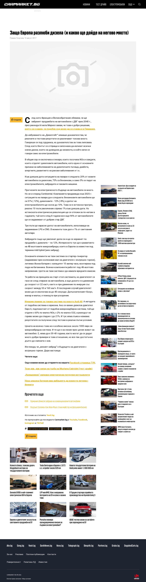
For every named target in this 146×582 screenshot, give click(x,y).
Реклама (19, 554)
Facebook (82, 420)
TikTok (40, 423)
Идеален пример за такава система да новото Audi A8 (53, 301)
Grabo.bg (116, 545)
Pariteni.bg (102, 545)
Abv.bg (9, 545)
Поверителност (14, 562)
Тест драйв (101, 4)
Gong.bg (20, 545)
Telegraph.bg (73, 545)
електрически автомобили (37, 428)
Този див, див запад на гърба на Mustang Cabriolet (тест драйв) (58, 368)
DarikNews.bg (46, 545)
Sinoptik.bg (88, 545)
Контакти (51, 554)
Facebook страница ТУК (82, 362)
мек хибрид (67, 428)
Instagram (30, 423)
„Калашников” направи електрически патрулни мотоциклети (57, 375)
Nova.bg (60, 545)
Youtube (73, 420)
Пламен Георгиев (17, 38)
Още (130, 4)
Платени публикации (35, 554)
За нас (10, 554)
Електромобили (117, 4)
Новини (86, 4)
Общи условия (26, 579)
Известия (42, 562)
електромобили (55, 428)
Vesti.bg (50, 415)
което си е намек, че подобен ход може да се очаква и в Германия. (60, 129)
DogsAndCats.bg (131, 545)
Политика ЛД (30, 562)
